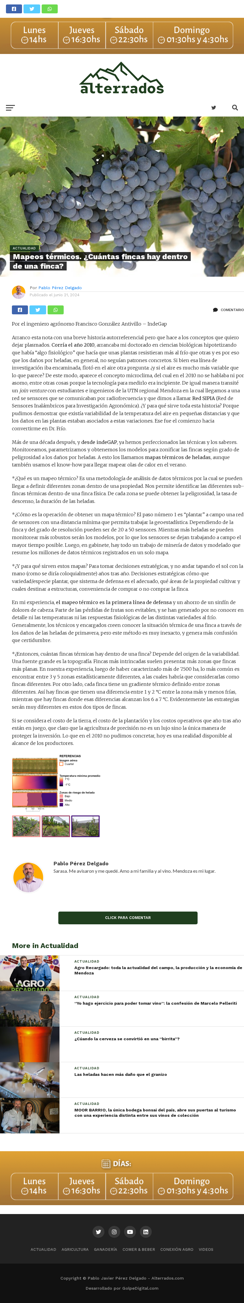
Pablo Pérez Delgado (60, 287)
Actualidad (43, 1249)
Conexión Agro (176, 1249)
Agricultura (75, 1249)
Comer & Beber (139, 1249)
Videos (206, 1249)
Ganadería (105, 1249)
